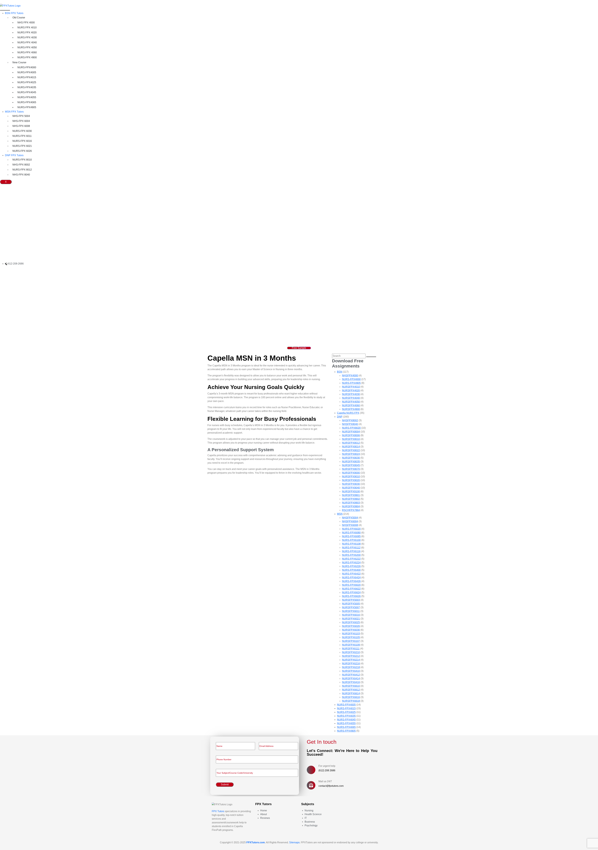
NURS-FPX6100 (351, 540)
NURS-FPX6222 (351, 558)
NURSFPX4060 (351, 405)
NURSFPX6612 (351, 689)
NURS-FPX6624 (351, 592)
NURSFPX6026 (351, 626)
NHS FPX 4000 (26, 22)
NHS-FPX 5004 (21, 116)
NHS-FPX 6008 (21, 126)
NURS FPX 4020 (27, 32)
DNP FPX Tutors (14, 155)
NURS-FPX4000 (26, 67)
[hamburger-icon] (5, 10)
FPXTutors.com (255, 842)
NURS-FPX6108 (351, 544)
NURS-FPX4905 (26, 107)
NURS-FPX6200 (351, 555)
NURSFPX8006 (351, 435)
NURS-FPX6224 (351, 562)
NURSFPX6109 (351, 645)
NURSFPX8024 (351, 454)
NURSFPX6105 (351, 637)
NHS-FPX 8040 (21, 174)
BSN (339, 371)
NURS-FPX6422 (351, 573)
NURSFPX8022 (351, 450)
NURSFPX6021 (351, 618)
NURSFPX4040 (351, 398)
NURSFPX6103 (351, 633)
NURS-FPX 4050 (27, 47)
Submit (225, 784)
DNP (339, 416)
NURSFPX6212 (351, 656)
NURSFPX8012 (351, 443)
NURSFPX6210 (351, 652)
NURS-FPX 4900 (27, 57)
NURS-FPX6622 (351, 588)
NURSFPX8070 (351, 469)
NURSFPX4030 (351, 394)
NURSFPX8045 (351, 465)
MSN (340, 514)
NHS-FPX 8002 (21, 164)
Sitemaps (294, 842)
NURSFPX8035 (351, 461)
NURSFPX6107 (351, 641)
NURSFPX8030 (351, 457)
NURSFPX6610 (351, 686)
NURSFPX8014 (351, 446)
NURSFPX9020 (351, 480)
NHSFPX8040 (350, 424)
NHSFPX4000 (350, 375)
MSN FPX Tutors (14, 111)
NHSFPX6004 (350, 521)
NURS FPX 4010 (27, 27)
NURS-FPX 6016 (22, 141)
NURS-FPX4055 (26, 97)
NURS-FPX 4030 (27, 37)
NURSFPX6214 (351, 659)
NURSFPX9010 (351, 476)
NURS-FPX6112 (351, 547)
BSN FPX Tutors (14, 13)
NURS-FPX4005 (26, 72)
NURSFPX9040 (351, 487)
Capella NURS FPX (348, 413)
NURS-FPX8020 (351, 428)
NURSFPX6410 (351, 671)
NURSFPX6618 (351, 701)
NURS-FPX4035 (26, 87)
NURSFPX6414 (351, 678)
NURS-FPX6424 (351, 577)
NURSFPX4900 (351, 409)
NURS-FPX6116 (351, 551)
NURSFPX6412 (351, 674)
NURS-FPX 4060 (27, 52)
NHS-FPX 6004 (21, 121)
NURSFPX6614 (351, 693)
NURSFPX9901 (351, 495)
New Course (19, 62)
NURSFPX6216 (351, 663)
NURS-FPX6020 (351, 529)
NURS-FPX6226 (351, 566)
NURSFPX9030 (351, 484)
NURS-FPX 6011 (22, 136)
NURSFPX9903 (351, 502)
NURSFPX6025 (351, 622)
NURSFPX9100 (351, 491)
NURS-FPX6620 (351, 585)
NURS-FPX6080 (351, 532)
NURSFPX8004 (351, 431)
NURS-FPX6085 (351, 536)
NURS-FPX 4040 (27, 42)
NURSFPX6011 (351, 611)
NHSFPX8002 (350, 420)
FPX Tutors (218, 811)
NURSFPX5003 (351, 600)
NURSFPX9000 (351, 472)
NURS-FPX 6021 (22, 146)
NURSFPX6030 (351, 630)
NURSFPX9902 (351, 499)
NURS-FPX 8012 (22, 169)
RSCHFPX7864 (351, 510)
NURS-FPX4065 (26, 102)
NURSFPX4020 (351, 390)
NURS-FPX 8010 (22, 159)
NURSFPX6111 (351, 648)
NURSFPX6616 (351, 697)
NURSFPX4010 (351, 386)
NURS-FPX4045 (26, 92)
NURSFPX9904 (351, 506)
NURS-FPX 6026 (22, 151)
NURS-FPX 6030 (22, 131)
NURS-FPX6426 (351, 581)
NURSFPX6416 (351, 682)
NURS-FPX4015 (26, 77)
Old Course (18, 17)
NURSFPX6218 (351, 667)
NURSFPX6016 (351, 615)
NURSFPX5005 (351, 603)
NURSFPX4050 (351, 401)
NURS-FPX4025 (26, 82)
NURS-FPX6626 (351, 596)
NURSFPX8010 (351, 439)
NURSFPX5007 (351, 607)
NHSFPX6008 (350, 525)
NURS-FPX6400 (351, 570)
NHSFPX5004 (350, 517)
